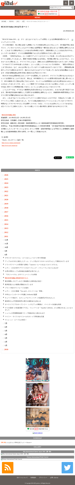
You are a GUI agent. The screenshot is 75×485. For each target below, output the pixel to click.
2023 (6, 187)
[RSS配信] (7, 467)
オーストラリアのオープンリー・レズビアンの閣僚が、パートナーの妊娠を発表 (34, 304)
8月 (23, 21)
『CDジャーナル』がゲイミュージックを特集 (21, 274)
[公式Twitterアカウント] (67, 467)
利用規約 (33, 477)
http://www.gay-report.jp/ (9, 145)
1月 (6, 345)
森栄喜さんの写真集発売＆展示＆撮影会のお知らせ (23, 301)
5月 (6, 331)
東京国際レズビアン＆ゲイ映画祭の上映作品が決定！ (23, 281)
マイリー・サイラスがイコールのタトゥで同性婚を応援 (24, 316)
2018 (6, 208)
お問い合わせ (54, 477)
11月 (6, 244)
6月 (6, 327)
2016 (6, 216)
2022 (6, 191)
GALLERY (37, 447)
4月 (6, 334)
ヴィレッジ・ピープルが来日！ (16, 320)
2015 (6, 220)
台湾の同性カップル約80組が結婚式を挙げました (22, 271)
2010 (6, 349)
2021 (6, 195)
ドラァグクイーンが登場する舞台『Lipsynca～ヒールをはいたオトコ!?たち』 (32, 264)
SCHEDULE (37, 438)
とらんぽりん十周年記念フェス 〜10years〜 (18, 442)
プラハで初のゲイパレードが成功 (16, 288)
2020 (6, 200)
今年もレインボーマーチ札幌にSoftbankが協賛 (21, 294)
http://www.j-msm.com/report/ (11, 143)
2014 (6, 224)
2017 (6, 212)
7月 (6, 323)
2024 (6, 183)
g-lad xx (9, 4)
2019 (6, 204)
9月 (6, 251)
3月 (6, 338)
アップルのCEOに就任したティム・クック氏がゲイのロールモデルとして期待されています (37, 261)
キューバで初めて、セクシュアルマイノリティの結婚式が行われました (30, 298)
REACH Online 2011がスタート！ (16, 278)
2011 (17, 21)
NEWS (11, 21)
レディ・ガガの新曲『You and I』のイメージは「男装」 (24, 291)
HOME (4, 21)
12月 (6, 240)
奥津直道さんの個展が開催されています (19, 284)
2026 (6, 175)
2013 (6, 228)
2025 (6, 179)
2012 (6, 232)
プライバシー (43, 477)
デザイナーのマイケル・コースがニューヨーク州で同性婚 (25, 258)
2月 (6, 342)
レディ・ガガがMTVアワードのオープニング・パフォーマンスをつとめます (31, 268)
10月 (6, 247)
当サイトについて (22, 477)
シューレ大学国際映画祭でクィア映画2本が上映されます (25, 313)
